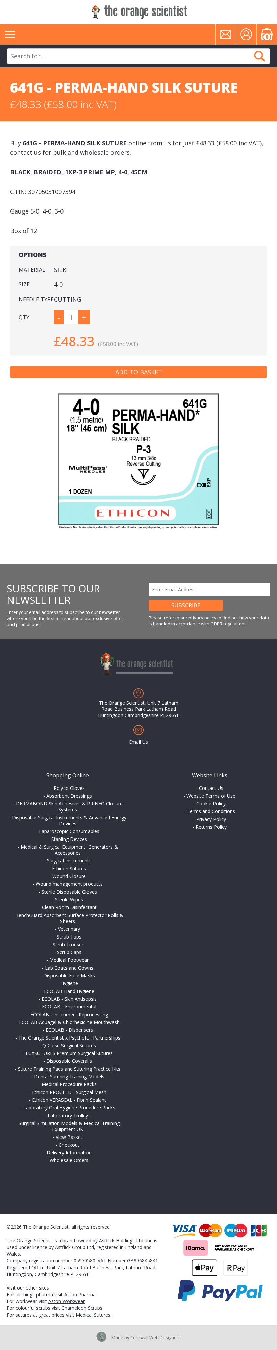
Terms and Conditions (211, 811)
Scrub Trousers (69, 944)
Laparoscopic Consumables (69, 831)
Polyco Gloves (69, 788)
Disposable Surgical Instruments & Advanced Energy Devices (69, 820)
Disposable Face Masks (69, 975)
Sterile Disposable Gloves (69, 892)
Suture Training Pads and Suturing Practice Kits (69, 1069)
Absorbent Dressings (69, 796)
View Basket (69, 1137)
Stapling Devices (69, 839)
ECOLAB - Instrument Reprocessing (69, 1014)
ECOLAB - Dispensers (69, 1030)
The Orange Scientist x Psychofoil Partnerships (69, 1037)
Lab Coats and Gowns (69, 968)
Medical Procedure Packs (69, 1084)
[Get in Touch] (226, 34)
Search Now (259, 56)
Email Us (138, 742)
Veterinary (69, 929)
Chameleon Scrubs (81, 1308)
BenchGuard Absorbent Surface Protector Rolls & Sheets (69, 918)
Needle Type (36, 299)
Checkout (69, 1145)
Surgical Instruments (69, 860)
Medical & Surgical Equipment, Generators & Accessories (69, 850)
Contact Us (211, 788)
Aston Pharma (80, 1294)
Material (32, 269)
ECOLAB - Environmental (69, 1006)
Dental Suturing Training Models (69, 1076)
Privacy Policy (211, 819)
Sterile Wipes (69, 899)
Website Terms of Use (210, 796)
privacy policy (202, 618)
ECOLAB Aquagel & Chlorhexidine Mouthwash (69, 1022)
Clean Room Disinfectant (69, 907)
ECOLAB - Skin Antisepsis (69, 999)
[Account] (246, 34)
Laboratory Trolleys (69, 1115)
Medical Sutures (93, 1314)
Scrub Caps (69, 952)
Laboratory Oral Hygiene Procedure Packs (69, 1107)
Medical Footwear (69, 960)
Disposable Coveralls (69, 1061)
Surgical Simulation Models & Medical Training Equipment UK (69, 1126)
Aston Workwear (66, 1301)
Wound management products (69, 884)
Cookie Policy (211, 803)
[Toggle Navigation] (10, 34)
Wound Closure (69, 876)
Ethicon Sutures (69, 868)
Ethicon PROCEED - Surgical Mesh (69, 1092)
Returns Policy (211, 827)
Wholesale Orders (69, 1160)
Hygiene (69, 983)
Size (24, 284)
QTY (24, 317)
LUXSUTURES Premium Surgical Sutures (69, 1053)
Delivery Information (69, 1152)
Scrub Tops (69, 936)
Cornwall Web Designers (155, 1337)
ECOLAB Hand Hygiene (69, 991)
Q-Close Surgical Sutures (69, 1045)
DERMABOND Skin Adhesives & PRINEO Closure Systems (69, 806)
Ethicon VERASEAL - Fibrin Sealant (69, 1100)
